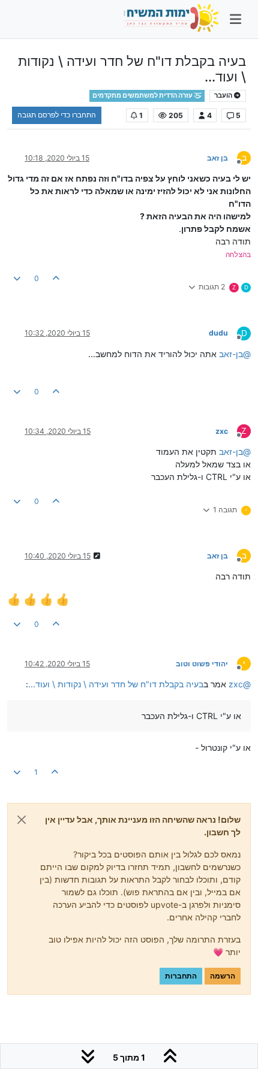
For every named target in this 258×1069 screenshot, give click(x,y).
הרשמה (222, 975)
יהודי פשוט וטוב (202, 663)
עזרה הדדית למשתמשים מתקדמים (143, 95)
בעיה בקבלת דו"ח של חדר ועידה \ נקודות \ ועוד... (115, 684)
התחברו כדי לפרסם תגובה (56, 114)
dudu (218, 332)
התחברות (181, 975)
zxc (221, 431)
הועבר (223, 95)
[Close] (21, 820)
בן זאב (217, 157)
